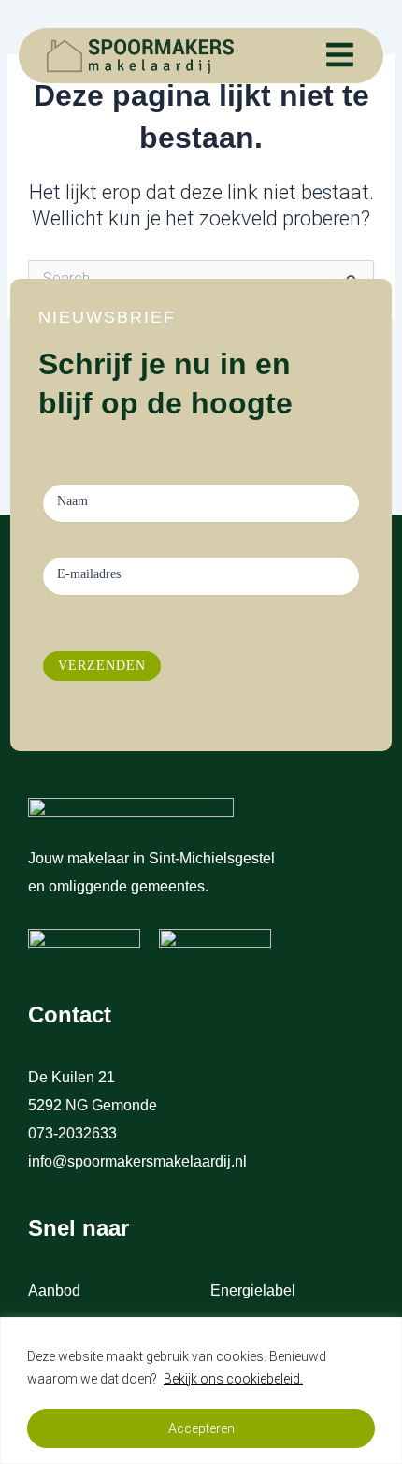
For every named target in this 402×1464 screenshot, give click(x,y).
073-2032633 (74, 1133)
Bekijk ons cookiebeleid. (233, 1378)
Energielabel (252, 1290)
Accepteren (201, 1428)
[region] (201, 1390)
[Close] (382, 1333)
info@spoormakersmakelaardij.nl (137, 1161)
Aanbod (54, 1290)
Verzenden (102, 666)
